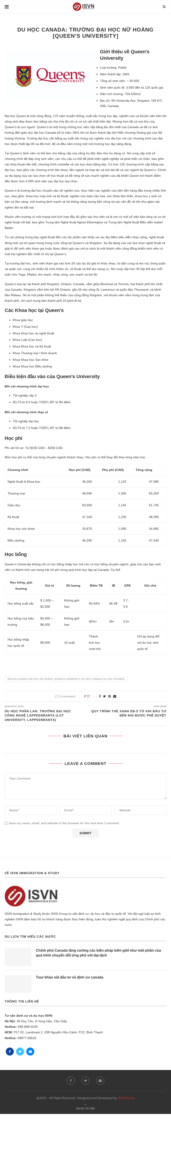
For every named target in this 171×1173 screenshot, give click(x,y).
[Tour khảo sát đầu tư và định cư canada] (18, 984)
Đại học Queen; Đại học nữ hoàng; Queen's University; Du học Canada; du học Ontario (66, 679)
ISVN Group (126, 1098)
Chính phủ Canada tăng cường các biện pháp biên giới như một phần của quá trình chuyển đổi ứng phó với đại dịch (98, 953)
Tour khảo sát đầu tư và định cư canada (69, 977)
